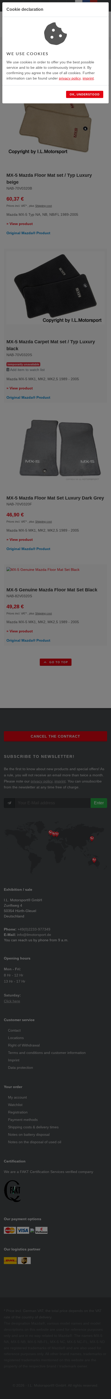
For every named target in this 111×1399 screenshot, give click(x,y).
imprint (88, 78)
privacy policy (70, 78)
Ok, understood (85, 94)
